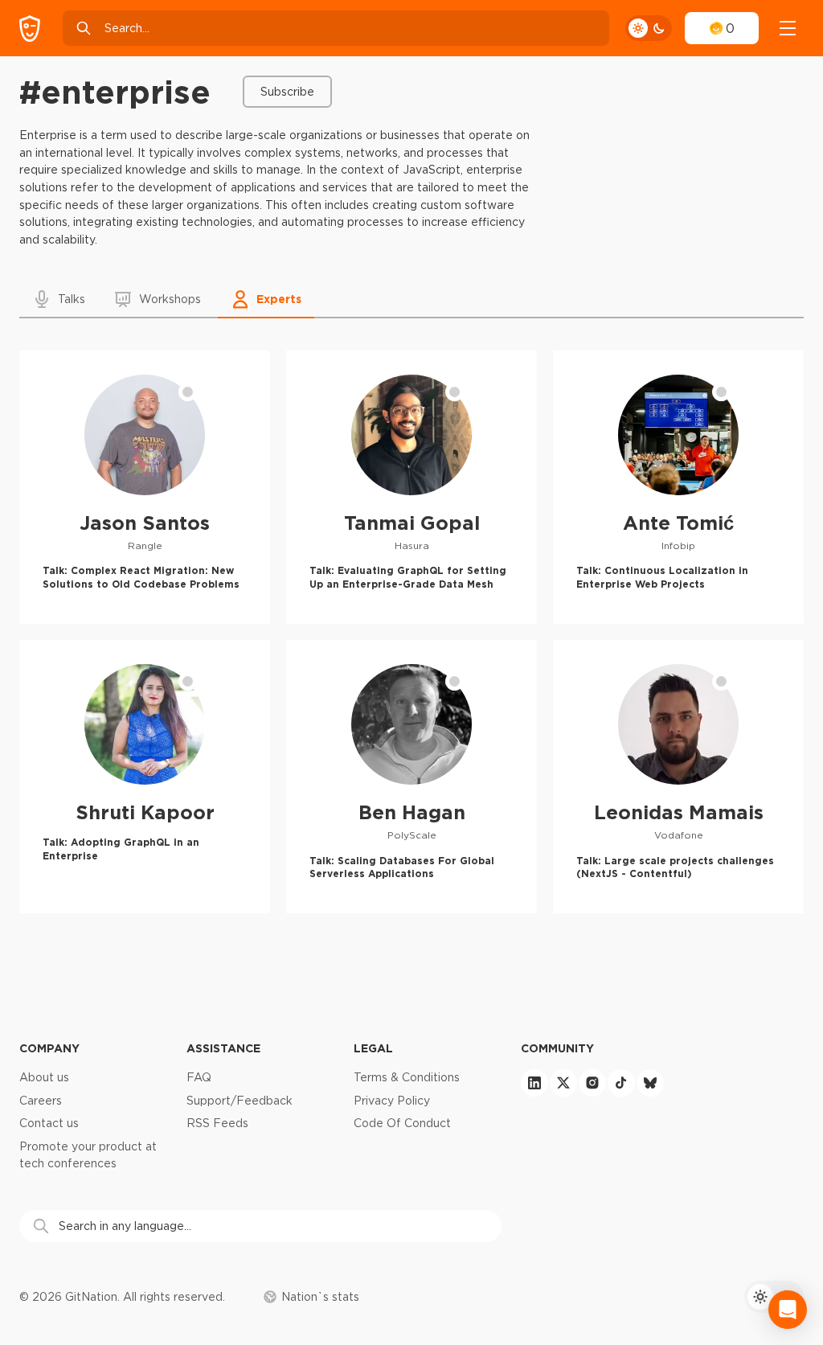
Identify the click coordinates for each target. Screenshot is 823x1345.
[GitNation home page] (29, 28)
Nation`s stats (320, 1296)
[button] (59, 299)
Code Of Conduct (402, 1123)
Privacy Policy (392, 1100)
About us (44, 1077)
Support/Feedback (239, 1100)
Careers (40, 1100)
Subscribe (287, 91)
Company (49, 1048)
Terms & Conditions (407, 1077)
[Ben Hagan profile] (411, 776)
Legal (373, 1048)
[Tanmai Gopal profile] (411, 487)
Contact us (49, 1123)
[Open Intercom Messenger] (787, 1309)
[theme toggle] (648, 28)
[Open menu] (788, 28)
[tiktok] (621, 1083)
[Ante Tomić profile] (678, 487)
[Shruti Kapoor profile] (144, 776)
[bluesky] (650, 1083)
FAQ (198, 1077)
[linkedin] (534, 1083)
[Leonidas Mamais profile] (678, 776)
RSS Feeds (217, 1123)
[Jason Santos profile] (144, 487)
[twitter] (563, 1083)
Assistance (223, 1048)
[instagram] (592, 1083)
